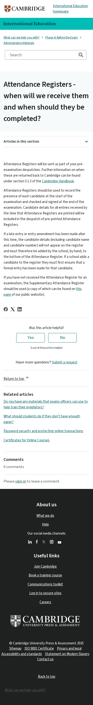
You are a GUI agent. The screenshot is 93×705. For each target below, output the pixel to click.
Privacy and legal (69, 648)
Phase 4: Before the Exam (61, 37)
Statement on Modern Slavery (67, 654)
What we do (45, 515)
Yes (30, 338)
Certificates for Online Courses (27, 440)
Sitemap (15, 648)
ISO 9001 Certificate (39, 648)
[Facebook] (6, 309)
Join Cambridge (45, 566)
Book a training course (45, 575)
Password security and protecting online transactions (43, 431)
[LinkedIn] (19, 309)
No (62, 338)
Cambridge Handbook (58, 181)
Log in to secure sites (45, 593)
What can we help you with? (22, 37)
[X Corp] (12, 309)
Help (45, 524)
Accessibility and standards (21, 654)
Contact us (45, 659)
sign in (20, 481)
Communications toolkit (45, 584)
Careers (45, 602)
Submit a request (65, 362)
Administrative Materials (19, 43)
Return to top (14, 378)
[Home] (24, 9)
